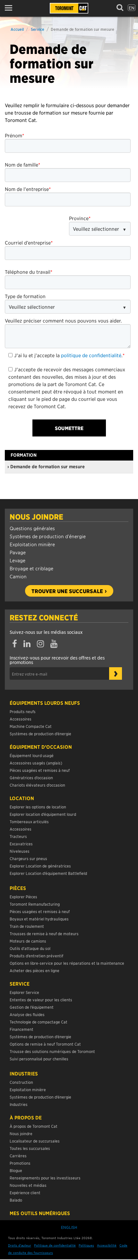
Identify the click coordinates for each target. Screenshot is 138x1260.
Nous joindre (36, 517)
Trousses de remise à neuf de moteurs (44, 933)
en (131, 8)
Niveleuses (20, 851)
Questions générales (32, 528)
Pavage (18, 552)
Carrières (18, 1155)
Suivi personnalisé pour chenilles (39, 1058)
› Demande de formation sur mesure (46, 467)
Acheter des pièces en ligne (34, 970)
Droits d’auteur (19, 1245)
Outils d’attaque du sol (30, 948)
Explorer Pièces (23, 896)
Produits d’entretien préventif (36, 955)
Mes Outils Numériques (40, 1213)
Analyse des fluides (27, 1014)
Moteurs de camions (28, 940)
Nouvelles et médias (28, 1185)
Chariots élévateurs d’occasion (37, 784)
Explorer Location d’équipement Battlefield (48, 873)
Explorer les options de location (38, 806)
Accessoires (20, 718)
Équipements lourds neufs (45, 703)
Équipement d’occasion (41, 747)
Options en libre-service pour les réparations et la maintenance (67, 963)
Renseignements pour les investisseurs (45, 1177)
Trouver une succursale (67, 591)
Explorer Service (24, 992)
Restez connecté (44, 617)
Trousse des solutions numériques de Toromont (52, 1051)
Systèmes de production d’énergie (48, 536)
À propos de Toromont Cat (33, 1126)
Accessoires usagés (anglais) (36, 762)
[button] (10, 8)
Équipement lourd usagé (32, 755)
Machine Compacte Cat (31, 726)
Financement (21, 1029)
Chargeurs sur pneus (28, 858)
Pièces (18, 888)
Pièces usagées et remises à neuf (40, 770)
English (69, 1227)
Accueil (17, 29)
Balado (16, 1199)
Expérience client (25, 1192)
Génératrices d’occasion (31, 777)
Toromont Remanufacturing (35, 904)
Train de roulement (27, 926)
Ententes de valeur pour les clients (42, 999)
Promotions (20, 1163)
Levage (17, 560)
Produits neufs (23, 711)
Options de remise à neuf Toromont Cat (45, 1043)
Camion (18, 576)
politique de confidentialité (91, 355)
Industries (24, 1073)
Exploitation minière (32, 544)
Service (37, 29)
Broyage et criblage (31, 568)
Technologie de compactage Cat (38, 1021)
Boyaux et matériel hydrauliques (39, 918)
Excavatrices (21, 843)
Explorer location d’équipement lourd (43, 814)
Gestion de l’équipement (32, 1007)
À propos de (26, 1117)
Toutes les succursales (30, 1148)
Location (22, 798)
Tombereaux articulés (29, 821)
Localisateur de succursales (35, 1140)
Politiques (86, 1245)
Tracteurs (18, 836)
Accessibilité (106, 1245)
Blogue (16, 1170)
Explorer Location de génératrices (40, 865)
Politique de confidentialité (55, 1245)
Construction (21, 1082)
